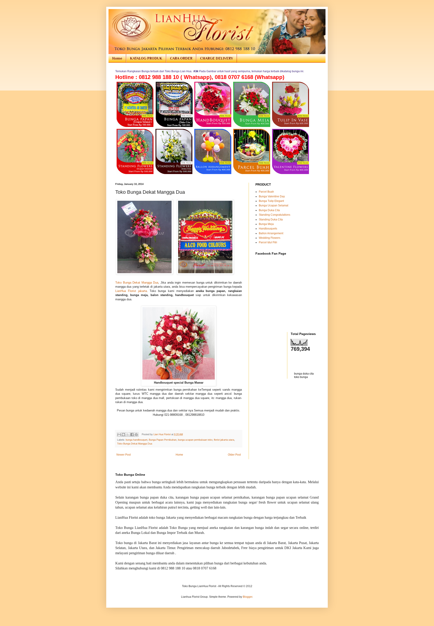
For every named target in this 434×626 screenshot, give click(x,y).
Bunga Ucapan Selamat (273, 205)
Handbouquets (268, 228)
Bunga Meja (266, 224)
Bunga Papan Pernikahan (163, 439)
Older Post (234, 454)
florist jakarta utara (224, 439)
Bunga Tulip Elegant (271, 201)
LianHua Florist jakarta (131, 291)
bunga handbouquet (136, 439)
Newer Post (123, 454)
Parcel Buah (266, 191)
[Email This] (119, 434)
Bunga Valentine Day (272, 196)
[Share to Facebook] (132, 434)
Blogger (247, 596)
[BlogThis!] (123, 434)
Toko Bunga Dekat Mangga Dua (136, 282)
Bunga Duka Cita (269, 210)
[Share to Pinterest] (136, 434)
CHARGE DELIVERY (216, 58)
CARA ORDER (181, 58)
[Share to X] (127, 434)
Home (117, 58)
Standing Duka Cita (271, 219)
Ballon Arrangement (271, 233)
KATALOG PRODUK (146, 58)
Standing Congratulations (274, 214)
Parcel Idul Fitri (268, 242)
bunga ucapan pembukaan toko (195, 439)
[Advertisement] (281, 392)
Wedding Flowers (269, 237)
